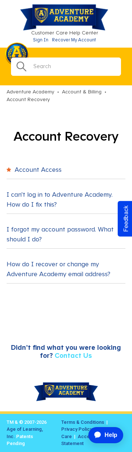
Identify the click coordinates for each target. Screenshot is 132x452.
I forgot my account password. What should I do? (60, 234)
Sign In (40, 40)
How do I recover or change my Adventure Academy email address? (58, 269)
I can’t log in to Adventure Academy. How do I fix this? (60, 200)
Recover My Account (74, 40)
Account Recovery (28, 99)
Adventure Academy (30, 92)
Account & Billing (82, 92)
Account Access (37, 170)
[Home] (66, 29)
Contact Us (73, 355)
